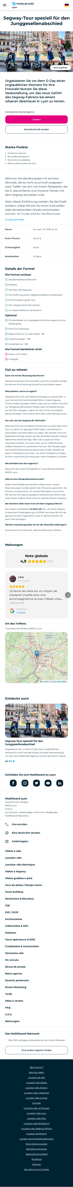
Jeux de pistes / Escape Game (23, 885)
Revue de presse (15, 966)
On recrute (12, 959)
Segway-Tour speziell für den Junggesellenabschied (24, 742)
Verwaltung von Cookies (36, 1169)
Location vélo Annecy (36, 1087)
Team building (14, 891)
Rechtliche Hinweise (36, 1149)
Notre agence (13, 973)
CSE (7, 905)
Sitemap (36, 1164)
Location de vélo (36, 1077)
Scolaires (10, 932)
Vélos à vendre (14, 1000)
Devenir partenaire (17, 980)
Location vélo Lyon (36, 1113)
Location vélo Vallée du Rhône (36, 1128)
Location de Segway (36, 1133)
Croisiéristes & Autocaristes (22, 946)
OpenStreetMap (59, 681)
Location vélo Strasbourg (36, 1123)
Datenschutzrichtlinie (37, 1154)
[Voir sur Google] (12, 578)
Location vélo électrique (20, 864)
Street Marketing (15, 987)
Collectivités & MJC (16, 925)
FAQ (8, 1007)
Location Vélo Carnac (36, 1098)
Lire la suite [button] (17, 602)
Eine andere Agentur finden (37, 1050)
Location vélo (13, 857)
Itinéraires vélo (14, 953)
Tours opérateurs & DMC (20, 939)
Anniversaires (13, 919)
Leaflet (45, 681)
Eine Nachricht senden (36, 129)
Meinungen (12, 1021)
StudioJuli (37, 1159)
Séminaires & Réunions (19, 898)
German (69, 5)
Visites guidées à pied (18, 878)
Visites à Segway (15, 871)
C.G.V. (8, 1014)
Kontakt (36, 1103)
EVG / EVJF (12, 912)
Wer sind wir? (36, 1067)
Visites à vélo (13, 851)
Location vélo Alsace (36, 1082)
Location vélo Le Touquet (36, 1108)
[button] (5, 595)
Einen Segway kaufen (36, 1144)
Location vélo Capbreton (36, 1093)
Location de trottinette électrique (36, 1138)
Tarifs (8, 994)
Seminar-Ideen (36, 1072)
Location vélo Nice (36, 1118)
